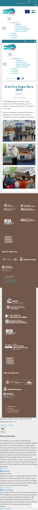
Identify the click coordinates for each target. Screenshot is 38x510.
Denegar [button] (11, 425)
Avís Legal (8, 278)
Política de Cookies (11, 282)
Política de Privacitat (12, 280)
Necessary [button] (4, 469)
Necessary (6, 471)
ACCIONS (23, 98)
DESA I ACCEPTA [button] (5, 509)
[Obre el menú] (4, 28)
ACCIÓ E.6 (15, 98)
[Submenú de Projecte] (18, 23)
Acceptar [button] (3, 425)
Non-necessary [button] (5, 488)
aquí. (14, 422)
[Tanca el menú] (9, 18)
